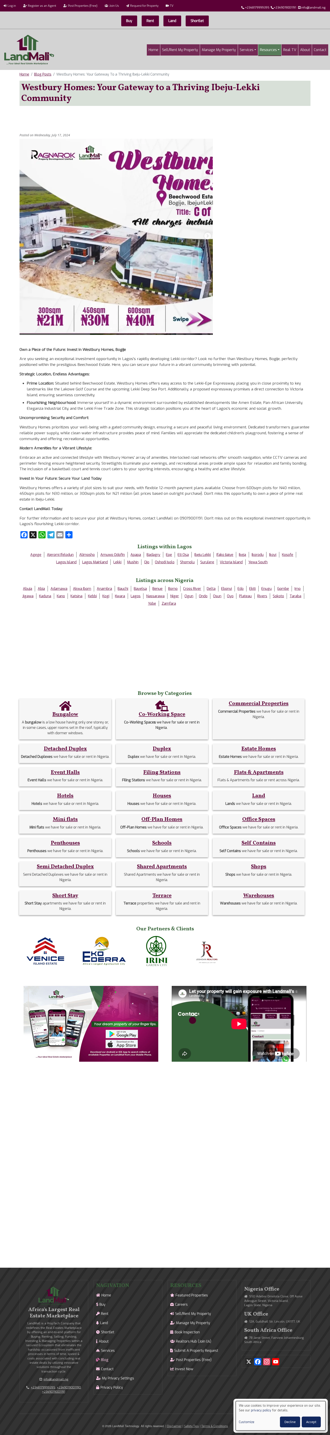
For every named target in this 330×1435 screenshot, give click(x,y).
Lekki (117, 562)
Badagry (153, 554)
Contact (320, 49)
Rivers (262, 596)
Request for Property (144, 6)
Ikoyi (272, 554)
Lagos (136, 596)
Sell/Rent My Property (180, 49)
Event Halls (65, 772)
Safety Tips (191, 1426)
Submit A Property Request (196, 1350)
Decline (290, 1422)
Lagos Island (66, 562)
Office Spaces (258, 819)
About (305, 49)
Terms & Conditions (214, 1426)
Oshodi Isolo (164, 562)
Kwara (120, 596)
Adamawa (59, 588)
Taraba (295, 596)
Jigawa (27, 596)
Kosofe (287, 554)
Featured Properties (192, 1295)
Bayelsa (140, 588)
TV (172, 6)
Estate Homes (258, 749)
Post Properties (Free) (82, 6)
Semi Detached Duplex (65, 867)
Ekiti (252, 588)
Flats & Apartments (259, 772)
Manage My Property (219, 49)
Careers (181, 1304)
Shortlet (197, 20)
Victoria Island (231, 562)
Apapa (135, 554)
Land (172, 20)
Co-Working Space (162, 714)
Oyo (230, 596)
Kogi (105, 596)
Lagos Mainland (95, 562)
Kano (61, 596)
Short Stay (65, 896)
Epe (169, 554)
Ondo (203, 596)
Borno (173, 588)
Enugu (266, 588)
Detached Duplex (65, 749)
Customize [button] (246, 1422)
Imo (298, 588)
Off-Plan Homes (161, 819)
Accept (311, 1422)
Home (153, 49)
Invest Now (184, 1369)
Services (246, 49)
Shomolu (187, 562)
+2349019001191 (285, 7)
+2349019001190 (69, 1387)
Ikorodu (258, 554)
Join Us (114, 6)
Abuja (27, 588)
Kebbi (92, 596)
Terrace (162, 896)
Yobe (152, 603)
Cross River (192, 588)
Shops (258, 867)
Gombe (283, 588)
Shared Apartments (162, 867)
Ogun (189, 596)
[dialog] (281, 1416)
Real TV (289, 49)
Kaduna (45, 596)
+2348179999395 (257, 7)
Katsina (76, 596)
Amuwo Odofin (112, 554)
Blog (104, 1359)
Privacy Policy (112, 1387)
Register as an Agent (42, 6)
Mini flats (65, 819)
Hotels (65, 796)
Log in (12, 6)
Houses (162, 796)
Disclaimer (174, 1426)
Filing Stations (161, 772)
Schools (162, 843)
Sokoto (278, 596)
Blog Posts (42, 74)
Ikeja (242, 554)
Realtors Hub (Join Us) (193, 1341)
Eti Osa (183, 554)
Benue (157, 588)
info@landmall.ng (313, 7)
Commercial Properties (258, 703)
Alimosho (87, 554)
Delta (211, 588)
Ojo (146, 562)
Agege (35, 554)
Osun (217, 596)
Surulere (207, 562)
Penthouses (65, 843)
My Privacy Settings (118, 1378)
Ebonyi (226, 588)
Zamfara (169, 603)
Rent (150, 20)
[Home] (29, 50)
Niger (174, 596)
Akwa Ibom (82, 588)
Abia (41, 588)
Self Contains (259, 843)
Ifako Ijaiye (224, 554)
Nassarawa (155, 596)
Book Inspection (187, 1332)
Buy (129, 20)
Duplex (162, 749)
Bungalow (65, 714)
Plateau (245, 596)
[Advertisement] (165, 120)
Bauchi (123, 588)
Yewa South (258, 562)
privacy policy (261, 1410)
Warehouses (258, 896)
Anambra (104, 588)
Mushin (133, 562)
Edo (241, 588)
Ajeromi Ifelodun (60, 554)
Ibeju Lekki (202, 554)
